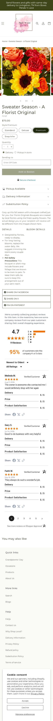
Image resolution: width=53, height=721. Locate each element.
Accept (25, 701)
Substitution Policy (14, 656)
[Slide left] (21, 101)
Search (8, 595)
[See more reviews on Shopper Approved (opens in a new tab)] (23, 415)
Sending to (11, 157)
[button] (37, 23)
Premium (41, 130)
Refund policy (11, 650)
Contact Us (10, 625)
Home (4, 41)
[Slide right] (32, 101)
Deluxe (25, 130)
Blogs (8, 602)
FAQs (8, 619)
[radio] (38, 331)
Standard (10, 130)
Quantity (6, 142)
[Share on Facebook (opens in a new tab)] (14, 415)
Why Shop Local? (13, 631)
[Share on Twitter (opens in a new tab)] (18, 414)
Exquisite (10, 136)
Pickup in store (24, 152)
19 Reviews (18, 343)
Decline (25, 707)
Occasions (10, 566)
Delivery (9, 152)
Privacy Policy (37, 693)
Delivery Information (15, 638)
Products (9, 572)
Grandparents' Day (14, 559)
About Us (9, 578)
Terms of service (13, 662)
